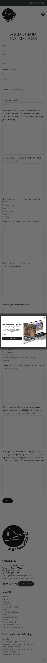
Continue (12, 338)
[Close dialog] (44, 318)
